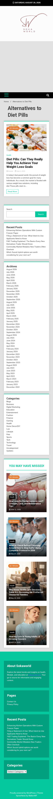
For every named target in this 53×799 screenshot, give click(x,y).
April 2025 (10, 313)
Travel (8, 445)
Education (10, 410)
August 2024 (11, 335)
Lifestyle (9, 432)
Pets (8, 434)
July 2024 (10, 338)
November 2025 (13, 294)
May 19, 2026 (15, 598)
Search (9, 209)
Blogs (8, 401)
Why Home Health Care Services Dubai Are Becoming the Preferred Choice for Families (26, 592)
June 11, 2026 (15, 509)
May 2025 (10, 310)
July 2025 (10, 305)
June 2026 (10, 275)
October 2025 (12, 297)
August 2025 (11, 302)
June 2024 (10, 340)
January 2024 (12, 351)
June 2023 (10, 371)
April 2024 (10, 346)
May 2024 (10, 343)
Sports (9, 437)
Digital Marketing (13, 407)
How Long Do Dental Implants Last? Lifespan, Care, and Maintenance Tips (26, 503)
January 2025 (12, 321)
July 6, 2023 (20, 171)
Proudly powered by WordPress (23, 793)
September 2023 (13, 362)
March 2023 (11, 379)
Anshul (11, 171)
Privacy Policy (12, 704)
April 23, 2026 (15, 642)
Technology (11, 443)
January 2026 (12, 288)
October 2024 (12, 330)
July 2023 (10, 368)
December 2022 (13, 387)
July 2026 (10, 272)
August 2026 (11, 269)
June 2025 (10, 308)
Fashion (9, 415)
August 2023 (11, 365)
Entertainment (12, 412)
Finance (9, 418)
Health (8, 155)
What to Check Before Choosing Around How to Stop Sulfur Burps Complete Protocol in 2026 (25, 548)
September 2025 (13, 299)
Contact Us (11, 701)
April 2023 (10, 376)
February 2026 (12, 286)
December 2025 (13, 291)
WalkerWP (33, 796)
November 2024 (13, 327)
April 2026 (10, 280)
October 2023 (12, 360)
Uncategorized (12, 448)
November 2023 (13, 357)
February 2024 (12, 349)
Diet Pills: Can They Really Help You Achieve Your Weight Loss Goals (24, 163)
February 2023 (12, 382)
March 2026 (11, 283)
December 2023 (13, 354)
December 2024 (13, 324)
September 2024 (13, 332)
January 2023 (12, 384)
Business (10, 404)
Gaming (9, 421)
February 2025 (12, 319)
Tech (8, 440)
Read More (12, 191)
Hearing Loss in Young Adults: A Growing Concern (24, 637)
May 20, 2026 (15, 554)
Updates (9, 451)
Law (8, 429)
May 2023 (10, 373)
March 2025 (11, 316)
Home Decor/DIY (13, 426)
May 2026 (10, 278)
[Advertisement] (26, 66)
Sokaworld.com (34, 675)
